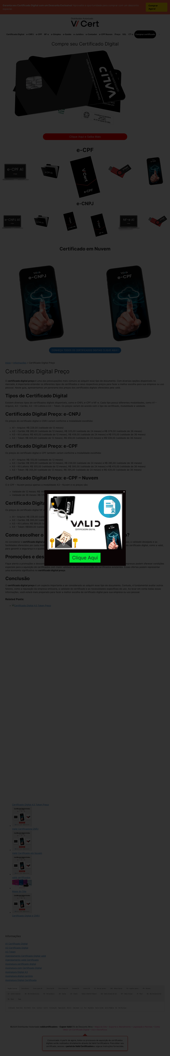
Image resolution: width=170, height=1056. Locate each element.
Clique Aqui (85, 558)
